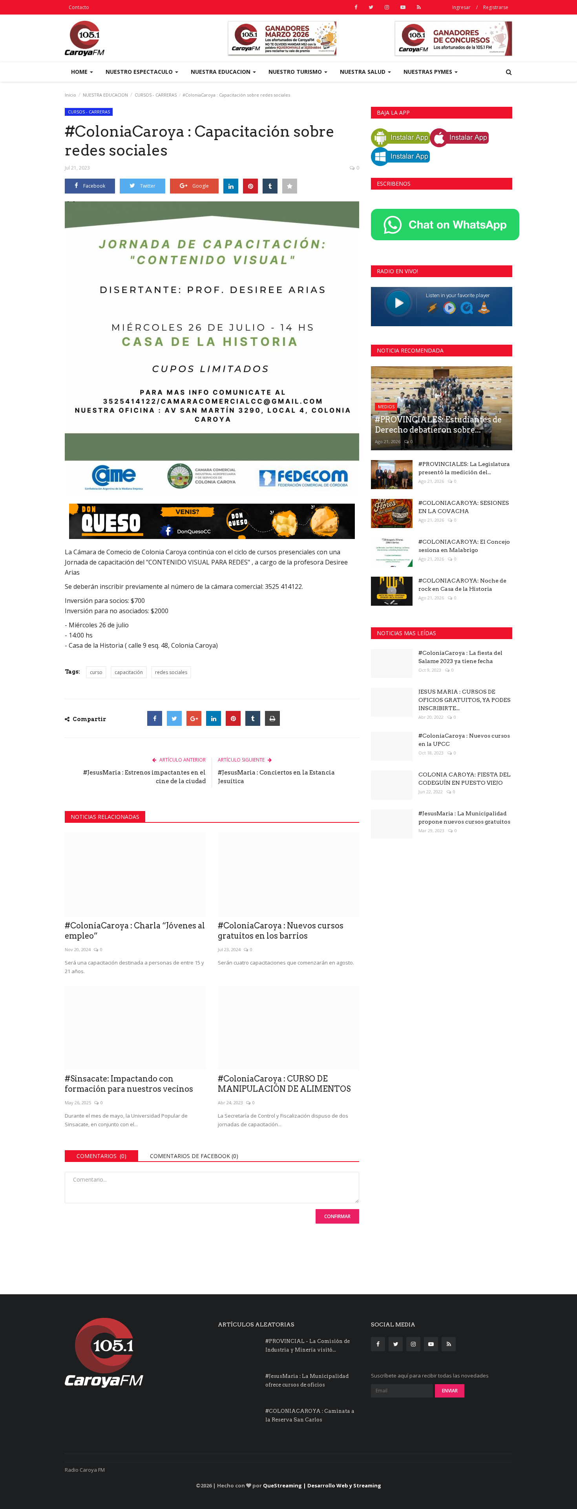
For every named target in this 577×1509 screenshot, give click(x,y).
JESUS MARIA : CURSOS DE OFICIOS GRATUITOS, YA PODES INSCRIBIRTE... (464, 700)
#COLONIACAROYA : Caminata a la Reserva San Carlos (309, 1415)
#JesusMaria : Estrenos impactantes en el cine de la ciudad (144, 777)
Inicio (70, 95)
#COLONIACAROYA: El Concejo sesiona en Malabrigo (464, 546)
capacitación (129, 672)
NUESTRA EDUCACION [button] (221, 71)
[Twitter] (174, 718)
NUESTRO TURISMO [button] (295, 71)
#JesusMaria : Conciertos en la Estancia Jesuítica (276, 777)
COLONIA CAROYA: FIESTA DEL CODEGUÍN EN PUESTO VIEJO (464, 778)
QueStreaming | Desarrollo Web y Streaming (322, 1485)
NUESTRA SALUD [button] (363, 71)
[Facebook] (154, 718)
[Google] (193, 718)
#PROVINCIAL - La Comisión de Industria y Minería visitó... (307, 1345)
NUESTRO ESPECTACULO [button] (140, 71)
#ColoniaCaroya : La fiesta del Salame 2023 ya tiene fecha (460, 657)
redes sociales (171, 672)
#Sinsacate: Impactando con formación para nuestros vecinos (129, 1084)
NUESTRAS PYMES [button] (429, 71)
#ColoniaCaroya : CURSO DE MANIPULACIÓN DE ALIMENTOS (284, 1084)
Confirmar (337, 1216)
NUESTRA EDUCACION (105, 95)
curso (96, 672)
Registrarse (495, 7)
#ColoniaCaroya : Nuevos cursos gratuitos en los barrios (280, 931)
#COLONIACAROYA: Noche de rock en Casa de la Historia (462, 584)
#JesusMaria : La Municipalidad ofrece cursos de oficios (307, 1380)
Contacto (79, 7)
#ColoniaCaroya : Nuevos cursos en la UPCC (464, 740)
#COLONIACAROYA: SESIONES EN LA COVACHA (463, 507)
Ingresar (461, 7)
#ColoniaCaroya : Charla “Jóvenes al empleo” (135, 931)
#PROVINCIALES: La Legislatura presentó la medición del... (464, 468)
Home (80, 71)
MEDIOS (386, 406)
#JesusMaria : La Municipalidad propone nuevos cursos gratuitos (464, 817)
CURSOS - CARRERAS (156, 95)
